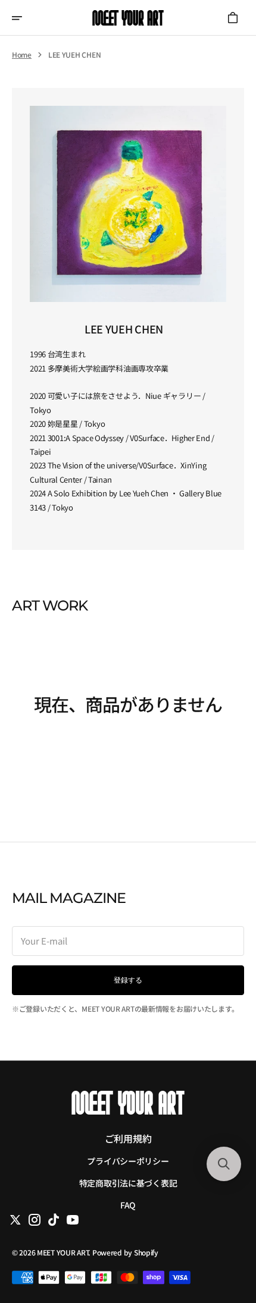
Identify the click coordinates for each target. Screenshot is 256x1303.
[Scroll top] (223, 1234)
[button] (25, 18)
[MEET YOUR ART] (128, 18)
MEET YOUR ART (62, 1252)
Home (22, 55)
